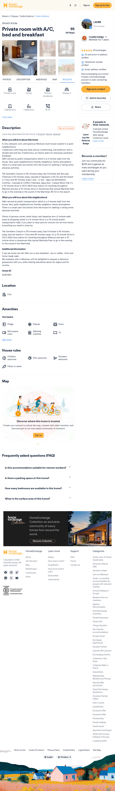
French (49, 134)
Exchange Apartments (98, 641)
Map (54, 79)
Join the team (31, 561)
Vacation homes (100, 647)
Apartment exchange (102, 730)
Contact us (75, 565)
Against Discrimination (99, 605)
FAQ (72, 557)
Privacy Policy (54, 750)
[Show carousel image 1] (47, 48)
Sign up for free (102, 5)
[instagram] (11, 572)
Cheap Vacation (100, 625)
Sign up (38, 435)
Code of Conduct (36, 750)
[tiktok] (17, 572)
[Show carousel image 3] (47, 67)
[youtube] (17, 578)
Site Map (97, 750)
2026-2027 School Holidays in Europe (101, 735)
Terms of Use (19, 750)
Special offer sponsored (98, 684)
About (28, 557)
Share (98, 107)
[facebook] (5, 572)
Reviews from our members (100, 598)
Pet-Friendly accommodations (100, 630)
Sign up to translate (66, 128)
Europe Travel (99, 636)
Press (28, 577)
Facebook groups (100, 617)
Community (31, 573)
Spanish (56, 134)
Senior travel (98, 726)
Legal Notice (84, 750)
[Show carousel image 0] (19, 57)
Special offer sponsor (102, 651)
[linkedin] (5, 578)
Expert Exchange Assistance (100, 690)
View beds (7, 117)
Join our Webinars (100, 574)
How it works (98, 703)
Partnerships (98, 718)
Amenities (41, 79)
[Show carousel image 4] (66, 67)
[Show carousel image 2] (66, 48)
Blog (28, 565)
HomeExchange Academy (100, 612)
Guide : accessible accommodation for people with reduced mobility (102, 582)
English (41, 134)
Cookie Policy (69, 750)
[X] (11, 578)
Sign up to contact (96, 89)
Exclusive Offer (99, 710)
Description (23, 79)
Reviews (67, 79)
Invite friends (53, 579)
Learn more (98, 141)
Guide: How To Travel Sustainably (102, 558)
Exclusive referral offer (100, 565)
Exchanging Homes (101, 654)
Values (51, 557)
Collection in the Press (100, 659)
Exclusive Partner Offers (100, 697)
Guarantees (53, 575)
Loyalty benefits (100, 741)
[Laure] (86, 24)
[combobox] (48, 757)
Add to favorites (98, 98)
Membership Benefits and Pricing (101, 677)
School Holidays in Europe (101, 592)
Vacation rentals (100, 570)
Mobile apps (31, 569)
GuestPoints (53, 565)
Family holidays (99, 722)
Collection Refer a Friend (100, 666)
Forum (73, 561)
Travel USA (97, 621)
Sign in (86, 5)
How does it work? (56, 561)
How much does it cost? (56, 570)
